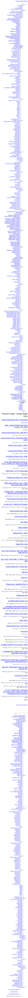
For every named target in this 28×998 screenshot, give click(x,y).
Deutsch (20, 409)
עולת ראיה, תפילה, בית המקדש (13, 197)
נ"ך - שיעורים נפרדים (15, 119)
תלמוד (18, 330)
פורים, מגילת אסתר (16, 98)
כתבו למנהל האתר (14, 991)
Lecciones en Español (17, 46)
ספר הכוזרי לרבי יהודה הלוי (17, 336)
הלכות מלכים (17, 168)
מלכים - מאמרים (16, 321)
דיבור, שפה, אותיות (16, 53)
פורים (18, 308)
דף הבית (23, 4)
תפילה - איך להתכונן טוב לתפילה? (17, 477)
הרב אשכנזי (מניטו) (18, 209)
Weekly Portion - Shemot (14, 236)
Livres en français (18, 387)
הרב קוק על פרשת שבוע (15, 202)
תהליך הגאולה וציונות (15, 55)
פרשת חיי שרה (17, 817)
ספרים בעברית (19, 385)
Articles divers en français (14, 229)
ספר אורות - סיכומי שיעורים (14, 342)
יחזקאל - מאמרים (16, 325)
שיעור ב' (25, 540)
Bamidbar (18, 26)
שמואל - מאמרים (16, 320)
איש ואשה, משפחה (16, 279)
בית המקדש (17, 273)
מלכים (18, 110)
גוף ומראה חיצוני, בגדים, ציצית (16, 374)
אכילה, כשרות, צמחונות (15, 64)
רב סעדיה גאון (19, 158)
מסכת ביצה (17, 133)
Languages (22, 402)
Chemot (18, 24)
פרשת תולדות (17, 818)
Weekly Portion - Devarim (14, 239)
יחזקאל (18, 114)
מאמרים (23, 210)
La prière (18, 32)
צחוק (19, 280)
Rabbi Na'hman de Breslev (14, 40)
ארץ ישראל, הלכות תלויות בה (16, 367)
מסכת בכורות (17, 150)
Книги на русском (18, 389)
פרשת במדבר (17, 858)
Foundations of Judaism (15, 242)
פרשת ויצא (17, 819)
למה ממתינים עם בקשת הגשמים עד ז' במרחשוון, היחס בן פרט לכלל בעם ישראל (15, 607)
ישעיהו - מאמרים (16, 322)
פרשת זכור (20, 803)
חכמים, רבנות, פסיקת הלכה (16, 362)
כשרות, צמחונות (19, 768)
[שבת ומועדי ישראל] (14, 71)
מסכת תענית (17, 134)
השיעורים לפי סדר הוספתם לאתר (15, 12)
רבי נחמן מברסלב (18, 188)
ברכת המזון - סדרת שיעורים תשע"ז (16, 626)
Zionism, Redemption (15, 243)
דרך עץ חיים (17, 185)
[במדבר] (19, 856)
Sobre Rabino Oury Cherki (16, 397)
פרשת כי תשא (17, 838)
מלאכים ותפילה (22, 527)
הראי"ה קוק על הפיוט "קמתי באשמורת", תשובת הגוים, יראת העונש (14, 652)
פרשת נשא (17, 859)
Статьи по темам (16, 247)
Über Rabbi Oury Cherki (17, 398)
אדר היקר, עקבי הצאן (15, 196)
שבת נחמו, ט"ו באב (16, 86)
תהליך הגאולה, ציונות (15, 272)
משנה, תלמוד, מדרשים (17, 120)
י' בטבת (18, 94)
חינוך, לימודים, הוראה (18, 371)
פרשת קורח (17, 863)
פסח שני (18, 79)
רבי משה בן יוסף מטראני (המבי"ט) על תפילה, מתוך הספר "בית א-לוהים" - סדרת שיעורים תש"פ (14, 463)
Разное (18, 256)
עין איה (18, 195)
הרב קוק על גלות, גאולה (15, 350)
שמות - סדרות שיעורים (15, 827)
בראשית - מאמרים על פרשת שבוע (13, 312)
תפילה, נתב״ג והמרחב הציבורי (18, 511)
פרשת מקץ (17, 823)
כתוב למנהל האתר (18, 8)
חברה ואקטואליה (16, 271)
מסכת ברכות (17, 126)
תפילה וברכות (19, 157)
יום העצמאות (17, 78)
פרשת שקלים (19, 802)
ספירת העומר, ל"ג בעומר (15, 75)
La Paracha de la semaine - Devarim (12, 223)
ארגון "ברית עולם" (21, 401)
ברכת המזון (24, 631)
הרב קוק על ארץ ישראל (15, 206)
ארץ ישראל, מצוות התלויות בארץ (13, 59)
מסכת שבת (17, 127)
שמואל (18, 109)
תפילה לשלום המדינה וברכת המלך (17, 499)
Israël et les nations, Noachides (13, 225)
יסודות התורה (17, 267)
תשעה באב (17, 295)
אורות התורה (17, 194)
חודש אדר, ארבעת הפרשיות (14, 307)
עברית (21, 403)
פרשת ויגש (17, 824)
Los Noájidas (17, 264)
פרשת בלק (17, 865)
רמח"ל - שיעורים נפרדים (15, 187)
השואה (18, 277)
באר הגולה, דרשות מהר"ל (14, 176)
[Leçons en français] (14, 17)
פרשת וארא (17, 830)
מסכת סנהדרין (19, 923)
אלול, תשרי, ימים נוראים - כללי (16, 791)
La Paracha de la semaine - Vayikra (12, 220)
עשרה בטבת (17, 305)
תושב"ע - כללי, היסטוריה (15, 153)
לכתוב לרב (23, 400)
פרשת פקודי (17, 840)
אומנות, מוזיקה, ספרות (17, 382)
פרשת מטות (17, 867)
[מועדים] (18, 284)
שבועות (18, 81)
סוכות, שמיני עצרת (16, 92)
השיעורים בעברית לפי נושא (16, 11)
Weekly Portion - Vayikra (14, 237)
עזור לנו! (20, 6)
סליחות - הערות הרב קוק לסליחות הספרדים (14, 645)
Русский (20, 407)
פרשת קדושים (17, 851)
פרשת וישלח (17, 820)
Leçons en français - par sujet (14, 18)
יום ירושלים (17, 80)
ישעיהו (18, 112)
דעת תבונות (17, 184)
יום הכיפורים (17, 91)
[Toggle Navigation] (26, 2)
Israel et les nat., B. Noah (17, 741)
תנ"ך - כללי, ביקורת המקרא (14, 100)
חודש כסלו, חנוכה (16, 93)
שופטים (18, 108)
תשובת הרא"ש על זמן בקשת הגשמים (16, 613)
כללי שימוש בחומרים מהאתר (16, 9)
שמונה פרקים (17, 162)
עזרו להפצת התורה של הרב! (14, 989)
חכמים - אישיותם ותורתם (15, 156)
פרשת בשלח (17, 832)
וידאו (5, 473)
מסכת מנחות (17, 149)
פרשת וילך (17, 881)
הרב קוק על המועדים (15, 347)
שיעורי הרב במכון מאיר (17, 16)
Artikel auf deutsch (18, 257)
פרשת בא (18, 831)
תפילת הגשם (23, 620)
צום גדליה (18, 89)
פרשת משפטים (17, 834)
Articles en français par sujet (14, 215)
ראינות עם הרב (17, 281)
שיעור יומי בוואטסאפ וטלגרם (19, 719)
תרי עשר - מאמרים (16, 326)
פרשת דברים (17, 872)
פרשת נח (18, 813)
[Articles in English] (14, 230)
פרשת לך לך (17, 815)
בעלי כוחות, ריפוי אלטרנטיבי (16, 380)
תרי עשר (18, 115)
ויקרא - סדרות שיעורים (15, 843)
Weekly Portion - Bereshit (14, 235)
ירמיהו (18, 113)
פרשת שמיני (17, 846)
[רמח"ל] (19, 181)
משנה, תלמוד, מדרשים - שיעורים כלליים (12, 121)
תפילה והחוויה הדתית (21, 516)
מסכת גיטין (20, 919)
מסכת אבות (17, 148)
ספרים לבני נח (19, 390)
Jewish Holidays (16, 233)
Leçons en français (18, 17)
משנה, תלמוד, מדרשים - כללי (16, 899)
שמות (18, 102)
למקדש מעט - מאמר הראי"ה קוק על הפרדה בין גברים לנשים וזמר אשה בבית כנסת (14, 660)
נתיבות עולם (17, 178)
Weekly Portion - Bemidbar (14, 238)
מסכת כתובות (17, 139)
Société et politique (16, 34)
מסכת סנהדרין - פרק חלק (15, 146)
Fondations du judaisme (15, 31)
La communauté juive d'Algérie (13, 226)
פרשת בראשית (17, 812)
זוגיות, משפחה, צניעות (15, 61)
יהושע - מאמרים (16, 318)
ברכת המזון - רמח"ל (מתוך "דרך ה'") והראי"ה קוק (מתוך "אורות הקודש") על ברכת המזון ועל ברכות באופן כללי (15, 691)
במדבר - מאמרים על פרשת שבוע (13, 315)
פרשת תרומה (17, 836)
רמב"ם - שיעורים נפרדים (15, 170)
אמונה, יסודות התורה (15, 48)
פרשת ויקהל (17, 839)
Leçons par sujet (19, 722)
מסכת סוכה (17, 132)
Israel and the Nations (15, 244)
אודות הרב (23, 391)
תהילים (18, 116)
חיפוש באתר (19, 5)
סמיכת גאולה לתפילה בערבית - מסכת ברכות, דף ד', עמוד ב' (16, 426)
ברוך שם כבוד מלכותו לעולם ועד (17, 601)
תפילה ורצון (23, 522)
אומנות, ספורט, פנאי (16, 67)
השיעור (6, 496)
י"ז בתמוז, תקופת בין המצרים (14, 294)
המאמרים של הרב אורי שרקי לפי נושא (14, 211)
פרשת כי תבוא (17, 879)
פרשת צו (18, 845)
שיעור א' (25, 538)
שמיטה (18, 274)
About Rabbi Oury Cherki (16, 395)
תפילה (21, 335)
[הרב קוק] (21, 968)
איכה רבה (18, 123)
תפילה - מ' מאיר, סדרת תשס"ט (17, 445)
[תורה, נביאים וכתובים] (15, 808)
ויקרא (18, 103)
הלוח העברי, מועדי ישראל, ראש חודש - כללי (11, 73)
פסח (19, 74)
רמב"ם (21, 161)
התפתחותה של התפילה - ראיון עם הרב (15, 504)
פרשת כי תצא (17, 878)
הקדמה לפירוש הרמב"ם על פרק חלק (12, 163)
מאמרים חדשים (19, 212)
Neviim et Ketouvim (15, 29)
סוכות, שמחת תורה (16, 302)
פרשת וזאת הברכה (16, 884)
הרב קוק (20, 190)
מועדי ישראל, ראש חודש (17, 777)
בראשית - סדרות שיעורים (14, 811)
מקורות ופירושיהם (18, 360)
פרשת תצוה (17, 837)
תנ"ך (21, 99)
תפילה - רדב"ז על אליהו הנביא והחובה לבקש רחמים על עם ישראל (15, 484)
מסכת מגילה (17, 135)
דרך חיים (18, 177)
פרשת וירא (17, 816)
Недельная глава (16, 251)
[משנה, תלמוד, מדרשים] (12, 120)
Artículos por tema (16, 259)
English (20, 406)
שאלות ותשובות (22, 354)
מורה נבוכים (17, 169)
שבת (19, 72)
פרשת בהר (17, 853)
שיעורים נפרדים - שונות (17, 47)
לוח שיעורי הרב (19, 13)
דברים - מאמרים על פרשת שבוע (13, 316)
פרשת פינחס (17, 866)
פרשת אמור (17, 852)
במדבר (18, 105)
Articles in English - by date (14, 232)
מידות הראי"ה (17, 345)
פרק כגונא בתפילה (21, 595)
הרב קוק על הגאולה (16, 205)
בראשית (18, 101)
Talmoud (18, 30)
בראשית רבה (17, 122)
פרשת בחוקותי (17, 854)
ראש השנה (17, 88)
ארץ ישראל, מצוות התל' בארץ (16, 763)
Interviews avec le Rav (15, 228)
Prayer (18, 240)
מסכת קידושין (17, 142)
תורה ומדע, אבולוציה (15, 51)
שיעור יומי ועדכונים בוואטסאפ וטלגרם (14, 15)
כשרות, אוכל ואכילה (18, 375)
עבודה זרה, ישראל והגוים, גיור (16, 370)
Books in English (18, 388)
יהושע (18, 107)
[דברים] (19, 870)
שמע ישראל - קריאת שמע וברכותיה (16, 566)
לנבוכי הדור (17, 201)
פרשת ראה (17, 875)
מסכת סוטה (17, 140)
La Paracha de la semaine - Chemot (12, 219)
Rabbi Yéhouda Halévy (15, 38)
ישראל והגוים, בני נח (16, 57)
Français (20, 404)
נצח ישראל (17, 175)
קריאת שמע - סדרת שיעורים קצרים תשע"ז (14, 432)
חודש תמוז (18, 82)
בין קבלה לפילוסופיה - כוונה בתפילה (16, 584)
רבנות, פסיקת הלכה (16, 155)
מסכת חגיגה (17, 137)
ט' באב (18, 85)
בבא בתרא (17, 144)
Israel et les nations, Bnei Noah (13, 37)
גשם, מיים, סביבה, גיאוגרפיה (14, 66)
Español (20, 408)
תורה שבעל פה (17, 333)
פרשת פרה (20, 805)
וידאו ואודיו (25, 429)
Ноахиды (18, 254)
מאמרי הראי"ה (17, 199)
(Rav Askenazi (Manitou (15, 43)
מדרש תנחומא (17, 125)
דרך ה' (18, 183)
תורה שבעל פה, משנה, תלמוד (16, 328)
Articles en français (18, 213)
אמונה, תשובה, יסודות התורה (16, 359)
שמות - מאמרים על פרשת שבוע (13, 313)
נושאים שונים (17, 70)
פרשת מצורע (17, 849)
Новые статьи (17, 249)
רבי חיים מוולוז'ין (19, 189)
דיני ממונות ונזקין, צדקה (17, 378)
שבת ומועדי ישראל (18, 71)
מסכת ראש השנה (16, 129)
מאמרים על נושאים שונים (17, 266)
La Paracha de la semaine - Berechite (12, 218)
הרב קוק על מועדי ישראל (15, 203)
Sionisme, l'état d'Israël (15, 33)
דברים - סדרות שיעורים (15, 871)
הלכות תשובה (17, 167)
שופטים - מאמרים (16, 319)
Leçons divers (17, 44)
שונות (18, 283)
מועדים (20, 284)
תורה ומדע (17, 268)
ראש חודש (17, 285)
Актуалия (17, 253)
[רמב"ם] (19, 161)
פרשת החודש (19, 806)
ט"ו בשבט (18, 95)
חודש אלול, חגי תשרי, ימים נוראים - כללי (12, 87)
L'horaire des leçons (15, 20)
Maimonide (17, 39)
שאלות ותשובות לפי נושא (17, 356)
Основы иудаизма (16, 252)
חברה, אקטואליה (16, 54)
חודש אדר (20, 801)
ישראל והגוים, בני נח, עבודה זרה (13, 275)
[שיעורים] (21, 10)
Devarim (18, 27)
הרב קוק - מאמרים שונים (15, 353)
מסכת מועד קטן (16, 136)
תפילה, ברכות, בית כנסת (17, 363)
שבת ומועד (20, 364)
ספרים (23, 384)
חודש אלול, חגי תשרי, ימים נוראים (13, 298)
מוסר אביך (17, 198)
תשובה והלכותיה (16, 52)
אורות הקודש (17, 192)
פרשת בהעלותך (16, 860)
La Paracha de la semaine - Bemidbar (12, 222)
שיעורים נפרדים (24, 422)
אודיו (14, 435)
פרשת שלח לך (17, 861)
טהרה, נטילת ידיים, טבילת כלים (16, 376)
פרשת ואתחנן (17, 873)
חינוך (19, 63)
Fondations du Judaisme (15, 224)
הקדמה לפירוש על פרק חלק (16, 941)
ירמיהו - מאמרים (16, 323)
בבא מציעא (20, 921)
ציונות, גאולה (19, 366)
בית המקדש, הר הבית (18, 368)
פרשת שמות (17, 829)
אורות (18, 191)
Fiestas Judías (17, 263)
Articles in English (18, 230)
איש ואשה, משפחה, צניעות (17, 373)
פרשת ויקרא (17, 844)
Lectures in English (18, 45)
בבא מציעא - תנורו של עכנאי (14, 143)
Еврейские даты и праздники (13, 250)
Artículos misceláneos (15, 265)
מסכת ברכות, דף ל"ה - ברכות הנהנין (16, 471)
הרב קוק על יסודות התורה (14, 348)
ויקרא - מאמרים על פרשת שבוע (13, 314)
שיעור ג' (25, 642)
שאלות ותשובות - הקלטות (14, 68)
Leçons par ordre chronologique (13, 19)
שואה (18, 58)
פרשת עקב (17, 874)
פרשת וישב (17, 822)
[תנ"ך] (19, 99)
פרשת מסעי (17, 868)
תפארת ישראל (17, 174)
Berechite (18, 23)
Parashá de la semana (15, 261)
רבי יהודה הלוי (19, 160)
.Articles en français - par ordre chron (12, 216)
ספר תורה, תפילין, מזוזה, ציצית (14, 65)
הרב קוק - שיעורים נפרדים (14, 208)
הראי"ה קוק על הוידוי (21, 675)
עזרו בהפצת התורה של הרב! (21, 703)
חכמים (18, 332)
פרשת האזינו (17, 882)
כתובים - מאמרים (16, 327)
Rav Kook (17, 41)
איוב (19, 118)
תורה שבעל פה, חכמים (17, 151)
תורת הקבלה (17, 334)
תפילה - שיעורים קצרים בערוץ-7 (17, 451)
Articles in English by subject (14, 231)
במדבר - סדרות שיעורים (15, 857)
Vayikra (18, 25)
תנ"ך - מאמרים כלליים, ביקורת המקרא (12, 311)
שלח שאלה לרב (19, 355)
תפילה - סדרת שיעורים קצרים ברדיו (16, 456)
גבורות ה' (18, 173)
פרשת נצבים (17, 880)
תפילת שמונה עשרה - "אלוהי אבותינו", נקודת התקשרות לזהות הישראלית (15, 492)
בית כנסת (24, 572)
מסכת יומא (17, 130)
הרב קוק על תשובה (16, 204)
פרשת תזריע (17, 847)
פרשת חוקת (17, 864)
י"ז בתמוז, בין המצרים (15, 84)
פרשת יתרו (17, 833)
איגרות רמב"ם (17, 164)
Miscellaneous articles (15, 245)
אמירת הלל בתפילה (21, 544)
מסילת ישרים (17, 182)
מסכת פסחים (17, 128)
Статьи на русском (18, 246)
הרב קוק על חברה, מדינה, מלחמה (13, 352)
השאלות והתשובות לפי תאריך (16, 357)
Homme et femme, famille (17, 740)
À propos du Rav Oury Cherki (16, 394)
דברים (18, 106)
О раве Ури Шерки (18, 396)
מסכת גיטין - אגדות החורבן (14, 141)
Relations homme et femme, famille (12, 36)
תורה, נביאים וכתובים (20, 808)
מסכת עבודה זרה (16, 147)
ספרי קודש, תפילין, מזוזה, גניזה (16, 377)
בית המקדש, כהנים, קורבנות (14, 60)
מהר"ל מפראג (19, 171)
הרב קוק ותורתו (19, 341)
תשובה (18, 270)
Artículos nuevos (16, 260)
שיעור (11, 501)
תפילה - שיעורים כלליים (20, 533)
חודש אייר (18, 77)
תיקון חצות (24, 577)
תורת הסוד (17, 154)
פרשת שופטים (17, 877)
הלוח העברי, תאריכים (18, 381)
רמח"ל (21, 181)
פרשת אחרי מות (16, 850)
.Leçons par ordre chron (17, 723)
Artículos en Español (18, 258)
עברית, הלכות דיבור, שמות (17, 361)
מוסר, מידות (17, 50)
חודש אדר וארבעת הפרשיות (14, 96)
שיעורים (23, 10)
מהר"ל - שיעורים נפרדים (15, 180)
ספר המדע (17, 165)
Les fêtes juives (16, 22)
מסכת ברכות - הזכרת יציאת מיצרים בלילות (14, 420)
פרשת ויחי (18, 825)
